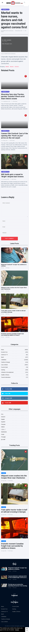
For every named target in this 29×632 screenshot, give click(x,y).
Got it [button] (27, 629)
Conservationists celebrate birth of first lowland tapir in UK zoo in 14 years (17, 577)
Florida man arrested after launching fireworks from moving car (17, 586)
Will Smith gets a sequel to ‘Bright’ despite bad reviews (12, 175)
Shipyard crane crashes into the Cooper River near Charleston (14, 477)
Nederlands (4, 431)
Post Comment (9, 238)
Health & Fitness (5, 374)
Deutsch (3, 416)
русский (3, 439)
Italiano (3, 426)
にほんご (3, 429)
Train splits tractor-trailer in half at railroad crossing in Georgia (14, 511)
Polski (2, 434)
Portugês (3, 437)
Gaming (3, 369)
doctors (17, 66)
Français (3, 424)
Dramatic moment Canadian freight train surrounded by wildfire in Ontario (12, 334)
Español (3, 421)
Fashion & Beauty (5, 362)
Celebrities (3, 359)
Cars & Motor (4, 364)
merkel (7, 66)
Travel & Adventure (5, 377)
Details (17, 629)
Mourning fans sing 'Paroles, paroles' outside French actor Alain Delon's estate (13, 96)
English (3, 419)
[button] (24, 629)
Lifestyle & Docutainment (7, 372)
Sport (2, 357)
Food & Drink (4, 367)
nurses (12, 66)
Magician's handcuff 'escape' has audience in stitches (17, 568)
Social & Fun (4, 352)
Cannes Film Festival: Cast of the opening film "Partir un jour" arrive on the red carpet (14, 135)
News (2, 349)
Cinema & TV (4, 354)
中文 (2, 414)
